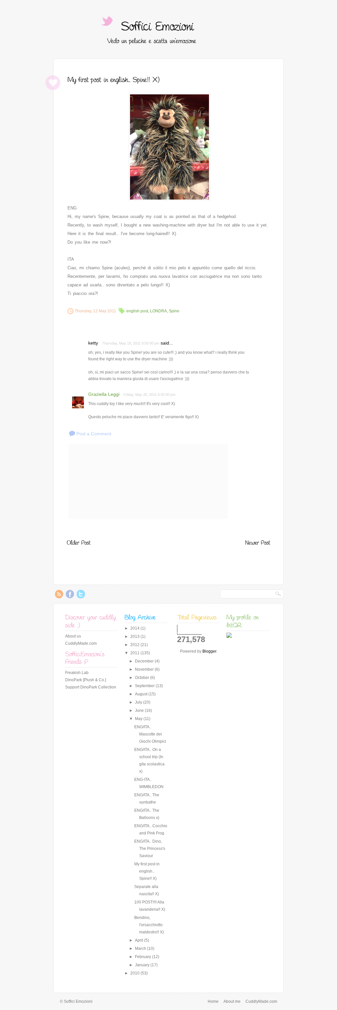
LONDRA (158, 311)
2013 (135, 636)
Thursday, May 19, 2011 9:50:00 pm (130, 343)
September (145, 686)
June (140, 710)
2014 (135, 628)
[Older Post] (79, 542)
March (141, 948)
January (142, 965)
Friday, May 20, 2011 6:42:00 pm (149, 395)
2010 (135, 973)
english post (137, 311)
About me (232, 1001)
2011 (135, 653)
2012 (135, 644)
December (145, 661)
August (141, 694)
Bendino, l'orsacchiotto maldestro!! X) (149, 924)
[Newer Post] (257, 542)
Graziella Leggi (103, 394)
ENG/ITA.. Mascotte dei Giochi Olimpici (150, 734)
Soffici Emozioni (78, 1001)
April (139, 940)
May (139, 718)
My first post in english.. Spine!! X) (147, 871)
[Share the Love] (52, 88)
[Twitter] (81, 596)
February (143, 956)
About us (73, 636)
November (145, 669)
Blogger (209, 651)
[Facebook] (70, 596)
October (142, 677)
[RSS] (59, 596)
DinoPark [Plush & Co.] (85, 680)
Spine (174, 311)
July (139, 702)
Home (213, 1001)
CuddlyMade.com (81, 643)
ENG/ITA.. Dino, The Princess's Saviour (149, 848)
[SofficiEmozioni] (157, 26)
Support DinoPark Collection (90, 687)
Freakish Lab (77, 672)
